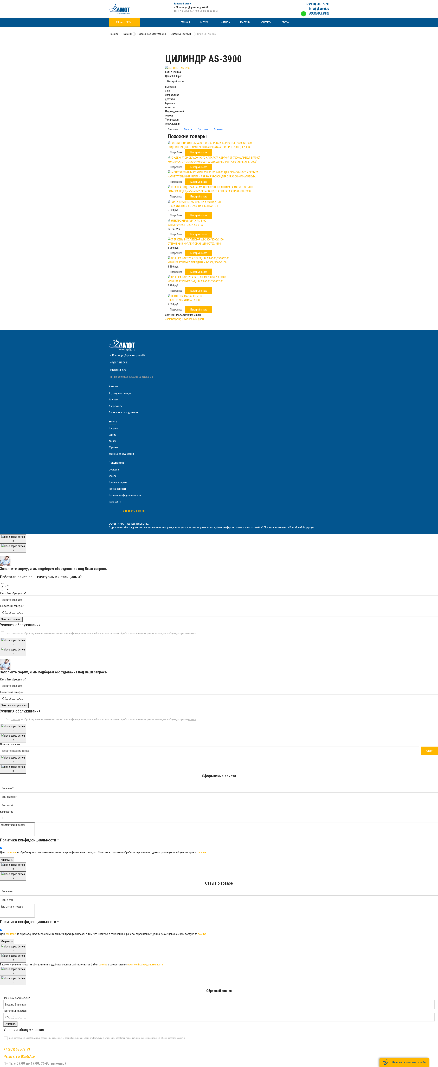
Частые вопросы (117, 488)
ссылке (192, 633)
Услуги (204, 22)
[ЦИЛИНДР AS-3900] (247, 68)
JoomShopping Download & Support (184, 319)
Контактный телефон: (12, 606)
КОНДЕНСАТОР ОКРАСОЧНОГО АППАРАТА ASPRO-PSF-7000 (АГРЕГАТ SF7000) (212, 161)
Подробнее (176, 152)
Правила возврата (118, 482)
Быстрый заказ (175, 81)
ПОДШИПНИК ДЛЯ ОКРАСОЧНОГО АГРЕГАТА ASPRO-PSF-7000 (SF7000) (209, 147)
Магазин (245, 22)
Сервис (112, 434)
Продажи (113, 428)
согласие (15, 633)
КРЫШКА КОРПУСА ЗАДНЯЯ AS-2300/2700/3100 (195, 281)
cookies (103, 964)
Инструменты (115, 406)
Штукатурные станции (120, 393)
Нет (7, 589)
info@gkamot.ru (319, 8)
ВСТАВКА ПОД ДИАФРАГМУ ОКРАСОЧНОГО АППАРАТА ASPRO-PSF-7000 (209, 191)
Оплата (112, 476)
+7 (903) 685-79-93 (317, 4)
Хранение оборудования (121, 453)
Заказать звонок (134, 510)
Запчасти (113, 399)
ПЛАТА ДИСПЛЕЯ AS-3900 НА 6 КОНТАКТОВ (193, 206)
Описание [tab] (173, 129)
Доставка (114, 469)
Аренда (225, 22)
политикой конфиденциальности (145, 964)
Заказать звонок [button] (319, 13)
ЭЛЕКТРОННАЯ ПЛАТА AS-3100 (185, 224)
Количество (6, 811)
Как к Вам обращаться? (13, 593)
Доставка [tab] (203, 129)
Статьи (285, 22)
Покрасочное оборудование (123, 412)
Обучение (113, 447)
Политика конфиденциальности (125, 495)
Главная (185, 22)
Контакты (266, 22)
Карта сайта (115, 501)
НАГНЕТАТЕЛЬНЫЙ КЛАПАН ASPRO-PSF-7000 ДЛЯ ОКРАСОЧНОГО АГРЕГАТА (212, 176)
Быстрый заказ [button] (198, 152)
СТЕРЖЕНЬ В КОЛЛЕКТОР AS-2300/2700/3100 (194, 243)
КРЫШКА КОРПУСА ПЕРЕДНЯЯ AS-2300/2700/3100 (197, 262)
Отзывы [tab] (218, 129)
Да (7, 585)
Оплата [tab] (188, 129)
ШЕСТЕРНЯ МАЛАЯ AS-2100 (184, 300)
